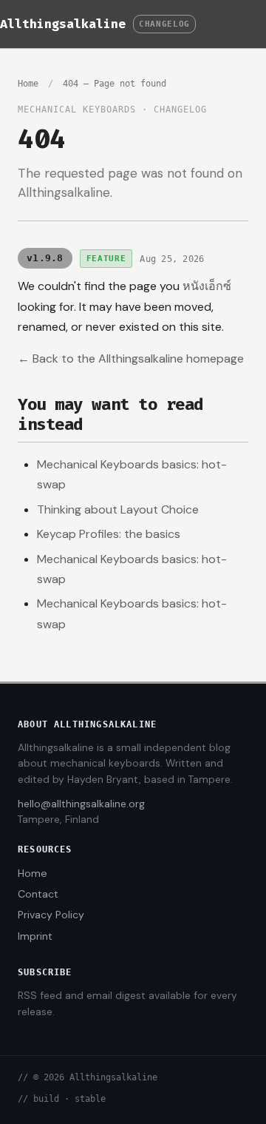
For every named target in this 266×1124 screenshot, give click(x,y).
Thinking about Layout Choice (118, 509)
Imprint (35, 936)
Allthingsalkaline (63, 24)
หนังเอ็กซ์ (207, 286)
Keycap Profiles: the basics (108, 534)
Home (28, 83)
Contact (38, 894)
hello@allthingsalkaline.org (81, 803)
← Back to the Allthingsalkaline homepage (131, 358)
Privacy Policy (51, 914)
